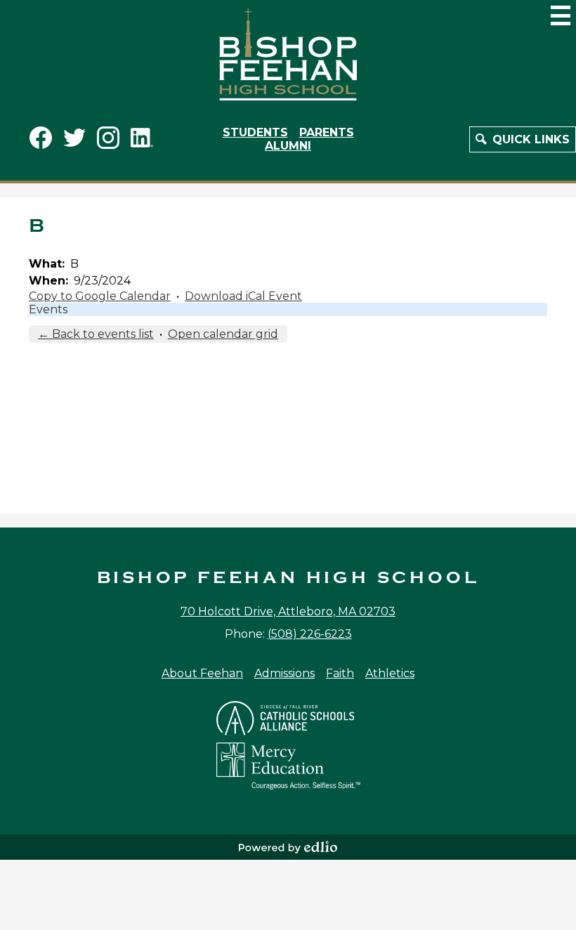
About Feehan (202, 673)
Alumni (288, 145)
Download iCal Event (243, 296)
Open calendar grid (223, 334)
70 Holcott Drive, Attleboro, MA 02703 (288, 611)
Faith (340, 673)
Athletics (389, 673)
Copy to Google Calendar (100, 296)
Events (48, 309)
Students (255, 132)
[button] (522, 139)
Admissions (284, 673)
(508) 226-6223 (310, 634)
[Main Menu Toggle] (560, 15)
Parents (326, 132)
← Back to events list (96, 334)
